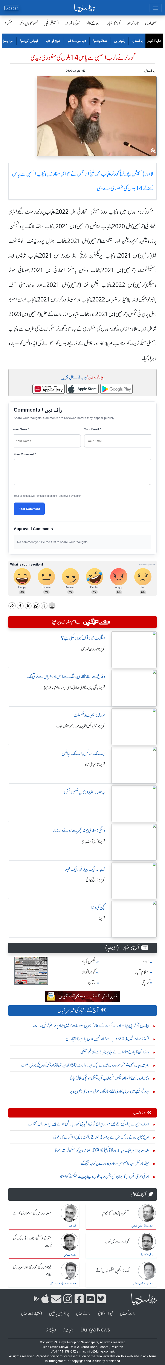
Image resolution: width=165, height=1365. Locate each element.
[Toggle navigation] (156, 8)
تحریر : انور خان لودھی (93, 649)
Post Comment (29, 508)
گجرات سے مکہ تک (117, 1242)
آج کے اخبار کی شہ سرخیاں (78, 1010)
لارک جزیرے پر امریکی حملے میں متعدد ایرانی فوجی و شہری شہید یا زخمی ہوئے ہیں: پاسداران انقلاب (88, 1124)
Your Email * (92, 429)
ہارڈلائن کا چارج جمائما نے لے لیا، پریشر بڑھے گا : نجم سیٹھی (114, 1051)
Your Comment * (25, 454)
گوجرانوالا (89, 972)
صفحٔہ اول (151, 23)
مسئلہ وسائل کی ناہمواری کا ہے (32, 1213)
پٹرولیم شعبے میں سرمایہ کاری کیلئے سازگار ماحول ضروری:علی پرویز (109, 1091)
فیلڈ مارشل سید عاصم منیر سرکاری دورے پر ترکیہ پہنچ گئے (115, 1163)
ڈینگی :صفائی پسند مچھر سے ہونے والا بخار (79, 830)
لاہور (146, 962)
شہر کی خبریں (72, 23)
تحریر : (102, 918)
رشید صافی (70, 1255)
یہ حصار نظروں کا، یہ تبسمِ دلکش (84, 792)
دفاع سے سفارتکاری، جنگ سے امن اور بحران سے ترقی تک (65, 676)
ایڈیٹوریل (119, 41)
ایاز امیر (72, 1226)
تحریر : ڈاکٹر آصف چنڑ (93, 841)
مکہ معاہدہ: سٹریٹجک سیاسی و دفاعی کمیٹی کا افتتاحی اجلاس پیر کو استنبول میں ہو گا (102, 1150)
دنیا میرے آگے (76, 41)
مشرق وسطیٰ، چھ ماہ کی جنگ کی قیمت (32, 1242)
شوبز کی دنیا (52, 41)
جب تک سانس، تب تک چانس (83, 753)
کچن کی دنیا (98, 907)
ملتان (92, 982)
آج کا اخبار (114, 23)
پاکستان (137, 41)
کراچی (145, 982)
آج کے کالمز (93, 23)
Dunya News (95, 1330)
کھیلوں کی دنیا (29, 41)
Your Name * (21, 429)
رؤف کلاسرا (147, 1254)
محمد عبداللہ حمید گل (63, 1283)
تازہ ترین (133, 23)
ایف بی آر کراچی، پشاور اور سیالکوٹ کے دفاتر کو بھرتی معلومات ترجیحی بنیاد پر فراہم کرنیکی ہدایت (91, 1025)
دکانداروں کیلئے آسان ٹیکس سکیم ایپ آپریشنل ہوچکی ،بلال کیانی (109, 1078)
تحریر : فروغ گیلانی (95, 880)
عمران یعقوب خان (143, 1283)
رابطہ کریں (128, 1313)
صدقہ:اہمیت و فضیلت (89, 715)
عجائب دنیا (100, 41)
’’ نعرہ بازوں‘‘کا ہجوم (115, 1213)
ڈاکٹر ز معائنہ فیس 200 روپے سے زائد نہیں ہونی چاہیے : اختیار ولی (107, 1038)
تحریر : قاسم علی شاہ (95, 764)
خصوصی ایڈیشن (28, 23)
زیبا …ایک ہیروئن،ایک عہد (85, 869)
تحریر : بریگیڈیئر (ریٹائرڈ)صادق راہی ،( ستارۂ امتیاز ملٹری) (74, 687)
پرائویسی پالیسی (59, 1313)
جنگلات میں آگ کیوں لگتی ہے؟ (83, 638)
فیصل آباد (89, 962)
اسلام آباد (142, 972)
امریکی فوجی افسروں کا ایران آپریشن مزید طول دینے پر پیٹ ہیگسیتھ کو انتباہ (104, 1176)
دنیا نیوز (68, 1330)
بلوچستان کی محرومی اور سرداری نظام (32, 1271)
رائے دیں (83, 1313)
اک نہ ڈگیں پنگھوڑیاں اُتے (112, 1271)
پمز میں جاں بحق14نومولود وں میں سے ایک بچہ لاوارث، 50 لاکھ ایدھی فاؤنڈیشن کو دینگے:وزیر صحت (85, 1065)
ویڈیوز (51, 1330)
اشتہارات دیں (31, 1313)
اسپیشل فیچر (51, 23)
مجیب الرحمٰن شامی (142, 1226)
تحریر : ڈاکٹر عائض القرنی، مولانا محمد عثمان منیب (80, 726)
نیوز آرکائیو (105, 1313)
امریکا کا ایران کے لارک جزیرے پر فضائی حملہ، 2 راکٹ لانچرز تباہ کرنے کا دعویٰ (101, 1137)
